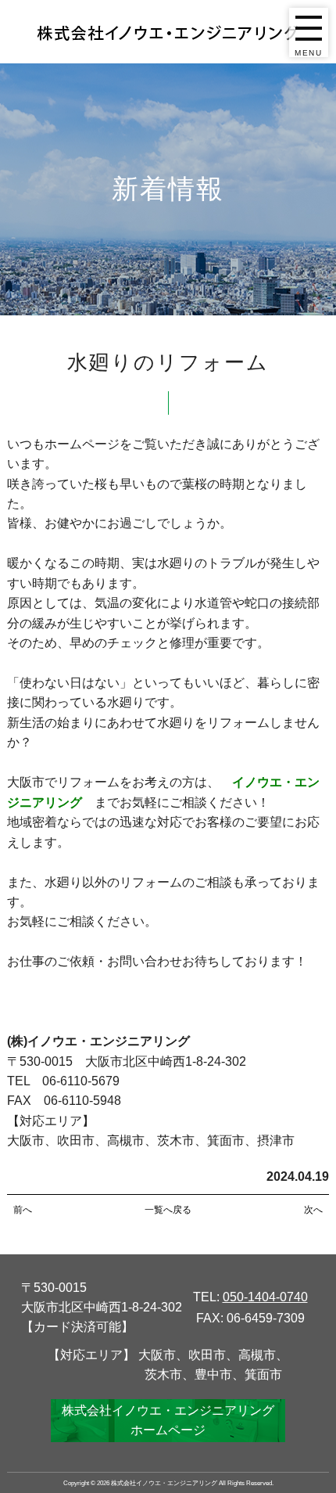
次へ (313, 1209)
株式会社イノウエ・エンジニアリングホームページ (168, 1420)
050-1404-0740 (265, 1297)
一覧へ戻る (168, 1209)
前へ (22, 1209)
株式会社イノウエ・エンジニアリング (164, 1483)
